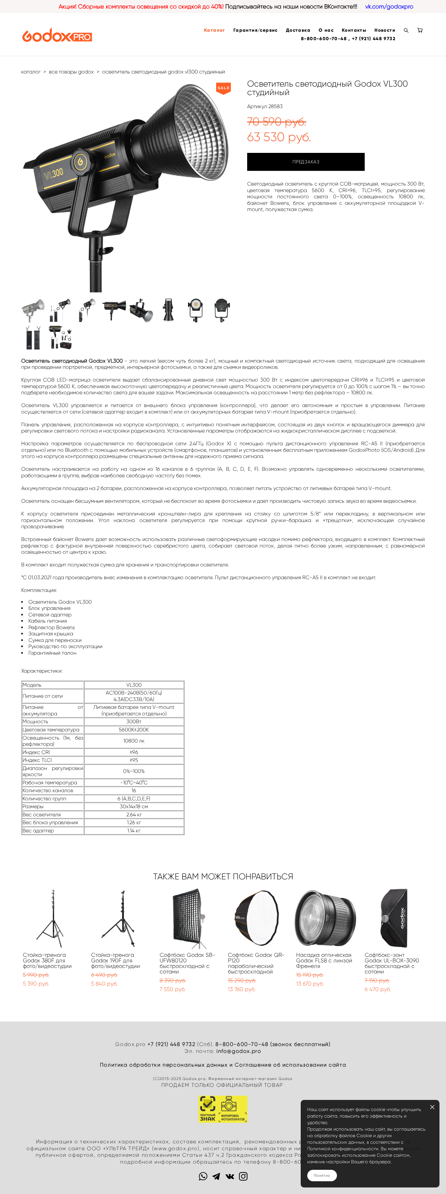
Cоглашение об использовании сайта (290, 1065)
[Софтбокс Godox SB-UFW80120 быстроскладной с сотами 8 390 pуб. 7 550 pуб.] (189, 918)
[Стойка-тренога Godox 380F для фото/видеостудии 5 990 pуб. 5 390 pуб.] (52, 918)
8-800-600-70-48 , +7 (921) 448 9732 (348, 38)
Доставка (298, 30)
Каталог (214, 30)
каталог (30, 72)
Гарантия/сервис (255, 30)
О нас (326, 30)
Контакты (354, 30)
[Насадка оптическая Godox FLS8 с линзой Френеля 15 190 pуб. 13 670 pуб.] (325, 918)
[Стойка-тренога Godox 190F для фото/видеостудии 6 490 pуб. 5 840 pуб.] (120, 918)
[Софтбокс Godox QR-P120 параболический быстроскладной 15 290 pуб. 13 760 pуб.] (257, 918)
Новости (384, 30)
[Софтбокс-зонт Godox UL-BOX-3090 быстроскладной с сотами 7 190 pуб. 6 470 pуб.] (394, 918)
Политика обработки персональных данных (164, 1065)
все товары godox (71, 72)
